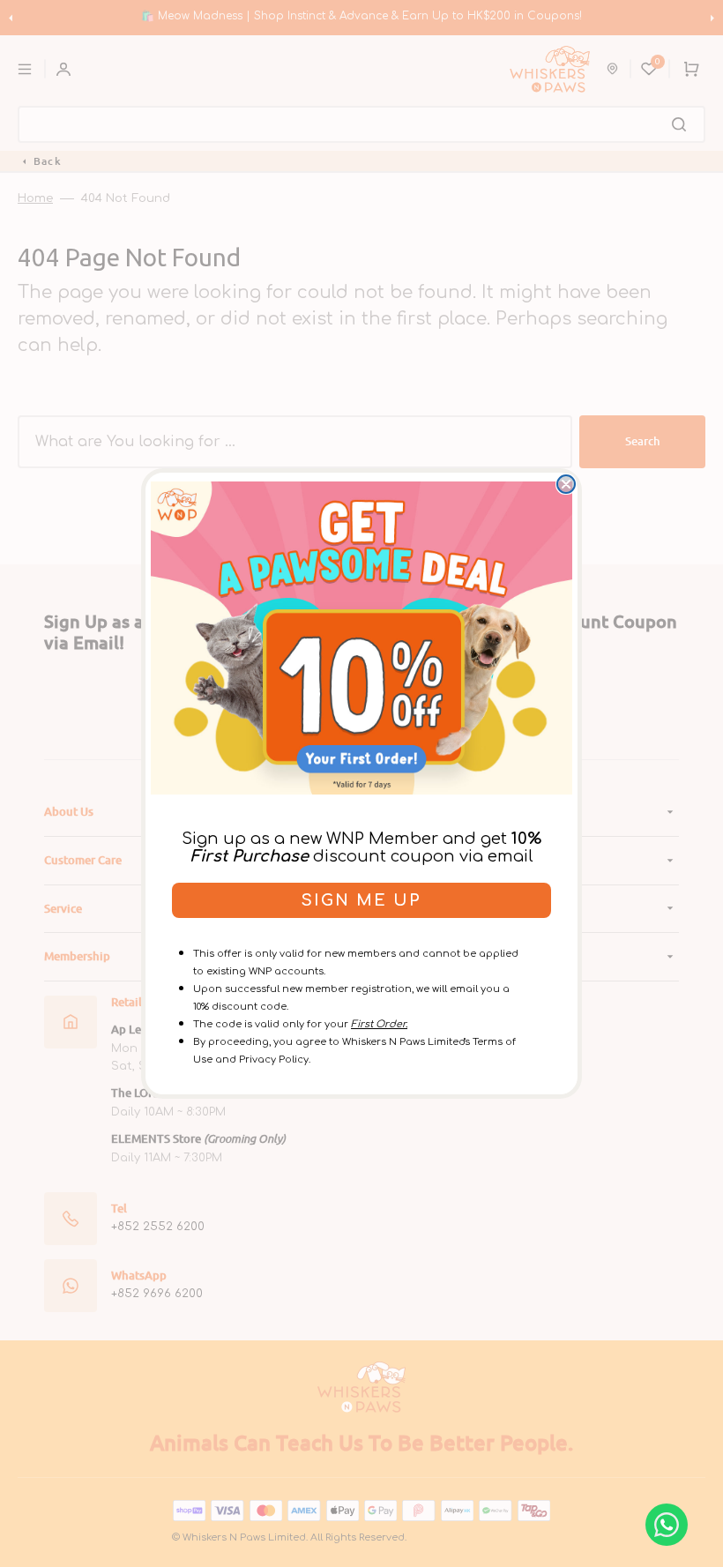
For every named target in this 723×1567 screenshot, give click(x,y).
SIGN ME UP (361, 900)
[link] (361, 637)
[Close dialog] (566, 484)
